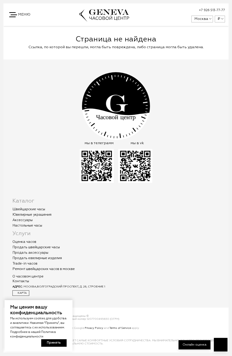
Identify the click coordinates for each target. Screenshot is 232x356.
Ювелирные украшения (31, 214)
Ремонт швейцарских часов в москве (43, 269)
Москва (201, 19)
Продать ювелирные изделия (37, 258)
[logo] (104, 20)
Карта (22, 293)
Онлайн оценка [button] (194, 344)
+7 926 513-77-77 (212, 10)
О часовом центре (28, 276)
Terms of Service (120, 328)
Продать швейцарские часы (36, 247)
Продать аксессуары (30, 252)
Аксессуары (22, 220)
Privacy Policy (94, 328)
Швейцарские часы (28, 209)
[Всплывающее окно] (177, 10)
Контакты (20, 281)
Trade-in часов (24, 263)
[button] (20, 14)
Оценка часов (24, 242)
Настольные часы (27, 225)
